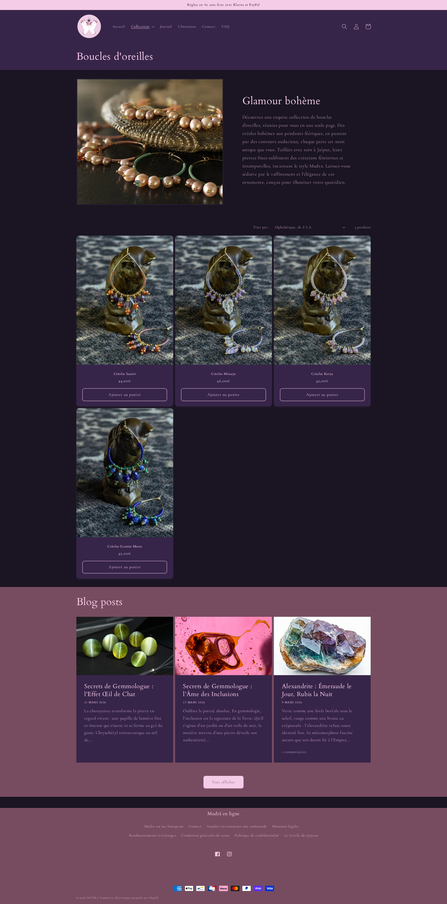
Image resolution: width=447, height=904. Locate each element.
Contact (195, 826)
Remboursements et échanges (152, 835)
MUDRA (93, 898)
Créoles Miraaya (223, 374)
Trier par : (261, 227)
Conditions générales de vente (205, 835)
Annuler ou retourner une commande (237, 826)
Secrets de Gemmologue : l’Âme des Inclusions (217, 690)
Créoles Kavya (322, 374)
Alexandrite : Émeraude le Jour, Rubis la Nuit (317, 690)
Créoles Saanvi (125, 374)
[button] (142, 26)
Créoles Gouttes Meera (124, 546)
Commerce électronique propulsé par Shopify (129, 898)
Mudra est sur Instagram (163, 826)
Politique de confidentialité (257, 835)
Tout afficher (224, 782)
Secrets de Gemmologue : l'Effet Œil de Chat (118, 690)
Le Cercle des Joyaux (301, 835)
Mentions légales (285, 826)
